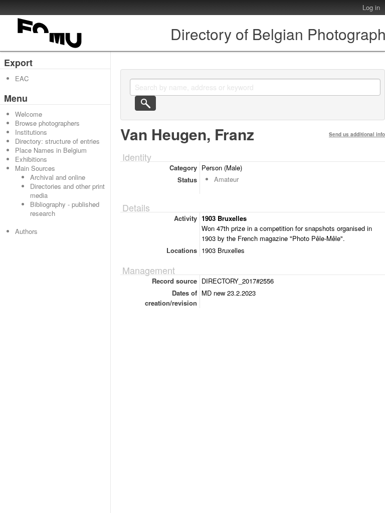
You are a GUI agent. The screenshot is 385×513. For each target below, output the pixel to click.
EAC (22, 78)
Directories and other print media (67, 190)
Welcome (28, 114)
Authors (26, 231)
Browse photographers (47, 123)
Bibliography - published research (64, 208)
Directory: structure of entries (57, 141)
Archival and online (57, 177)
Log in (371, 7)
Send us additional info (357, 134)
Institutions (31, 132)
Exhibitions (31, 159)
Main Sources (35, 168)
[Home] (50, 48)
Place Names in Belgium (51, 150)
